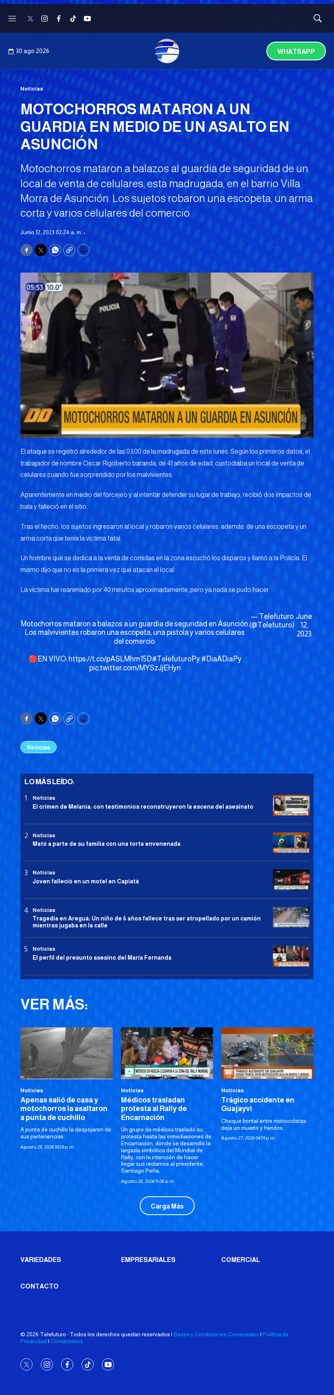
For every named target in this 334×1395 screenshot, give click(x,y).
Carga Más (167, 1206)
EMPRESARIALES (148, 1259)
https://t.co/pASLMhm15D (110, 659)
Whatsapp (296, 51)
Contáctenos (67, 1341)
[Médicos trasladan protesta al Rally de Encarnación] (167, 1053)
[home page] (167, 51)
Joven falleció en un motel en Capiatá (86, 881)
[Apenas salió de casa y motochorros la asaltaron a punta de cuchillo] (66, 1053)
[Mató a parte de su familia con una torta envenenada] (291, 842)
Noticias (31, 89)
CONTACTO (39, 1286)
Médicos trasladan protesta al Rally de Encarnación (154, 1109)
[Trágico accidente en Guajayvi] (267, 1053)
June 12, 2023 (304, 625)
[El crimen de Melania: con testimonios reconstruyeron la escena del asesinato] (291, 805)
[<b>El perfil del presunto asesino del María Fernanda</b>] (291, 956)
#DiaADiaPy (221, 659)
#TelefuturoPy (176, 659)
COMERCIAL (240, 1259)
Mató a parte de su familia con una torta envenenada (106, 844)
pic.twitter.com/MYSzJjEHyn (135, 668)
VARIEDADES (40, 1259)
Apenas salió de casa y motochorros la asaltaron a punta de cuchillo (64, 1109)
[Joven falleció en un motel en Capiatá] (291, 879)
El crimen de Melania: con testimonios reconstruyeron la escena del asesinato (143, 806)
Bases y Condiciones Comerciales (216, 1334)
